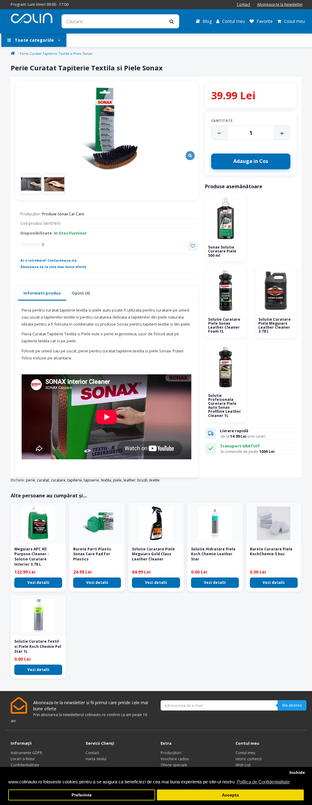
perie (30, 480)
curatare (58, 480)
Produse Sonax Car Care (63, 214)
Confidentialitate (25, 765)
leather (129, 480)
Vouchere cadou (175, 758)
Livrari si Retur (23, 758)
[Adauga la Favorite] (193, 246)
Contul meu (233, 21)
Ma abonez (292, 705)
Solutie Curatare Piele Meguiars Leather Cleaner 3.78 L (274, 325)
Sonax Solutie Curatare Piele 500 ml (222, 251)
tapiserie (91, 480)
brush (142, 480)
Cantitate (222, 120)
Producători (171, 752)
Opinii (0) (81, 293)
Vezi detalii (38, 582)
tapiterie (74, 480)
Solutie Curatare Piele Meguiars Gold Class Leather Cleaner (153, 554)
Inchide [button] (297, 772)
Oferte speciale (174, 765)
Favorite (264, 21)
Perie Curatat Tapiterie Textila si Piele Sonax (56, 53)
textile (154, 480)
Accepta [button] (230, 795)
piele (117, 480)
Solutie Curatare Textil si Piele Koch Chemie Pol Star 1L (37, 646)
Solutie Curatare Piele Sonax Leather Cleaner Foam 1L (224, 325)
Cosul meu (294, 21)
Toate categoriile (34, 40)
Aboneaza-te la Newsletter (280, 4)
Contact (243, 4)
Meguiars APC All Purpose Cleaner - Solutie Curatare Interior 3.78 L (31, 556)
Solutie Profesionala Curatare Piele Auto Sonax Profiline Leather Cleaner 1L (224, 405)
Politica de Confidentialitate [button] (263, 781)
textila (106, 480)
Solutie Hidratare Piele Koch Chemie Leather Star (213, 554)
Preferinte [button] (82, 795)
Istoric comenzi (249, 758)
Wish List (243, 765)
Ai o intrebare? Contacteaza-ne (48, 260)
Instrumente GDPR (26, 752)
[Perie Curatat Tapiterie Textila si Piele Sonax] (106, 129)
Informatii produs (42, 293)
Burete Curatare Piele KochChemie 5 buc (271, 551)
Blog (206, 21)
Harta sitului (96, 758)
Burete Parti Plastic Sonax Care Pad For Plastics (92, 554)
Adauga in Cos (250, 161)
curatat (43, 480)
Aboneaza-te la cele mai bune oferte (53, 266)
